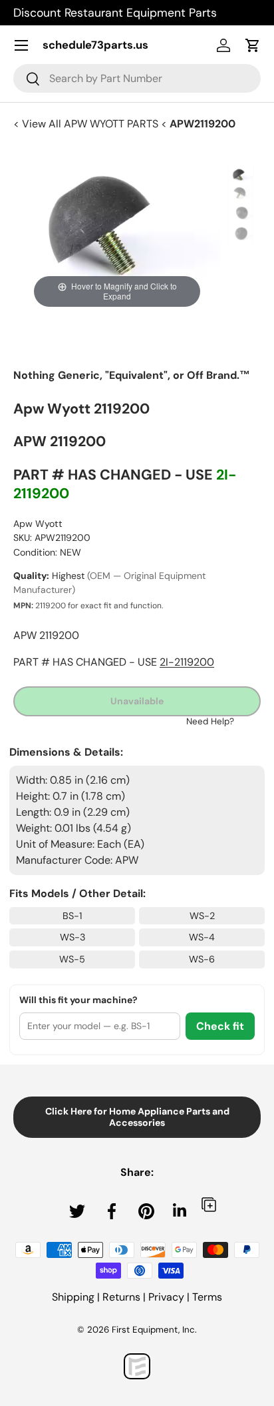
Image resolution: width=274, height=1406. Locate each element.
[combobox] (137, 78)
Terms (207, 1297)
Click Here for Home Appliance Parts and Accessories (137, 1117)
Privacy (166, 1297)
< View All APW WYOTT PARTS (87, 124)
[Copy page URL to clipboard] (209, 1204)
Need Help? (210, 721)
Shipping (73, 1297)
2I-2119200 (187, 662)
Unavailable (137, 701)
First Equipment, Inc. (154, 1329)
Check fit (220, 1026)
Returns (121, 1297)
